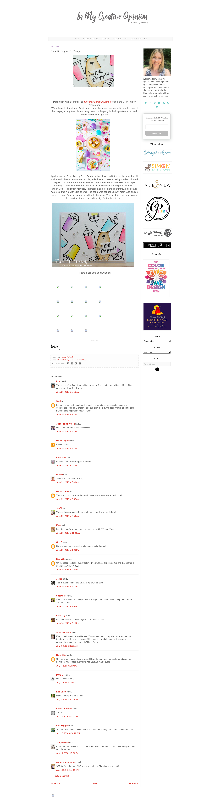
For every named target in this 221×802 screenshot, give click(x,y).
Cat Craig (61, 615)
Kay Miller (61, 559)
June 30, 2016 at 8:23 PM (67, 623)
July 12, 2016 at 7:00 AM (67, 716)
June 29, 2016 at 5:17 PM (67, 587)
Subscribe (156, 133)
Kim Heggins (62, 725)
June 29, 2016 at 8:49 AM (67, 465)
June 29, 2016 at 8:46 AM (67, 448)
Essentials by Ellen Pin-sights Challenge (74, 360)
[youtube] (164, 103)
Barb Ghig (61, 655)
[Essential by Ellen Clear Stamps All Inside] (72, 287)
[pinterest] (155, 103)
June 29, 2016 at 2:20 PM (67, 570)
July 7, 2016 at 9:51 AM (66, 683)
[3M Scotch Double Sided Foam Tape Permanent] (58, 331)
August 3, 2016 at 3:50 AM (68, 770)
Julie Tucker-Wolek (65, 424)
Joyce (59, 579)
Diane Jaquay (63, 441)
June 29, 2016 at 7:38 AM (67, 415)
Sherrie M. (61, 596)
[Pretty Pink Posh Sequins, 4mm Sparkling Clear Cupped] (100, 302)
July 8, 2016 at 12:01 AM (67, 699)
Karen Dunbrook (64, 709)
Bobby (59, 474)
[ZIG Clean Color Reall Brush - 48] (100, 287)
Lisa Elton (61, 692)
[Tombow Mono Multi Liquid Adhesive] (72, 331)
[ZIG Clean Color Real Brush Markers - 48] (58, 302)
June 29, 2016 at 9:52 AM (67, 499)
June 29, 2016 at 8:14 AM (67, 431)
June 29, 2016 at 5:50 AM (67, 392)
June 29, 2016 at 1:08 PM (67, 550)
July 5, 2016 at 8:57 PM (66, 666)
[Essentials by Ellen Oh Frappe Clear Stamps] (58, 287)
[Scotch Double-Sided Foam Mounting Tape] (100, 316)
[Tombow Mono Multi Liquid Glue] (86, 331)
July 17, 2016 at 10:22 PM (68, 733)
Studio (106, 39)
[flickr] (159, 103)
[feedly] (168, 103)
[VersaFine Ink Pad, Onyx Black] (72, 302)
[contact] (157, 107)
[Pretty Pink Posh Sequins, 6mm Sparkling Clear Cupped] (72, 316)
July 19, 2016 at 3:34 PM (67, 753)
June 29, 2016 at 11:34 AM (68, 533)
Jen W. (59, 508)
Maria (59, 525)
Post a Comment (61, 776)
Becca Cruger (63, 491)
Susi (58, 401)
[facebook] (150, 103)
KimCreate (61, 458)
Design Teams (90, 39)
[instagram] (146, 103)
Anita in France (63, 632)
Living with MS (139, 39)
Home (77, 39)
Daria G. (60, 675)
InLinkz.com (94, 340)
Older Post (133, 783)
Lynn (59, 381)
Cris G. (59, 542)
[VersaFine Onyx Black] (86, 302)
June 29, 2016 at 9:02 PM (67, 606)
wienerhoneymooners (67, 762)
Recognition (120, 39)
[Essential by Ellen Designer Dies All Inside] (86, 287)
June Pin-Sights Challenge (97, 102)
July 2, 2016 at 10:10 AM (67, 646)
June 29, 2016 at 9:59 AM (67, 516)
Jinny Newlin (62, 742)
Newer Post (55, 783)
